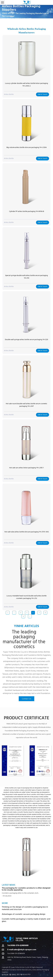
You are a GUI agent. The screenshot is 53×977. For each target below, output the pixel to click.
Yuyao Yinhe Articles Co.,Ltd (14, 652)
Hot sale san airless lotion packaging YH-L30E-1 (26, 468)
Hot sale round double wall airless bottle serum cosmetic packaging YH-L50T (26, 404)
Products (11, 18)
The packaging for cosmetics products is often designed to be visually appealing (26, 889)
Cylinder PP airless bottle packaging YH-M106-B (26, 211)
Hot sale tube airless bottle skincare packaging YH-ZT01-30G (26, 532)
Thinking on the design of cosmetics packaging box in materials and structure (25, 908)
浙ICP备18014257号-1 (24, 974)
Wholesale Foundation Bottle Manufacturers (17, 970)
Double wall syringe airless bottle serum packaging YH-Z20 (26, 339)
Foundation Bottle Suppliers (39, 655)
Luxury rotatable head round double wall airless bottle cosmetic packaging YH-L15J (26, 597)
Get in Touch (42, 94)
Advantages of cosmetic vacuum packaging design (23, 914)
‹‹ (7, 613)
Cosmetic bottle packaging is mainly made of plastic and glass (26, 920)
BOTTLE (18, 18)
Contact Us (26, 698)
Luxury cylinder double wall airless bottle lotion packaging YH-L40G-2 (26, 84)
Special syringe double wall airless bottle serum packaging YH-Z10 (26, 276)
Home (4, 18)
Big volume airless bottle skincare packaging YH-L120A (27, 147)
